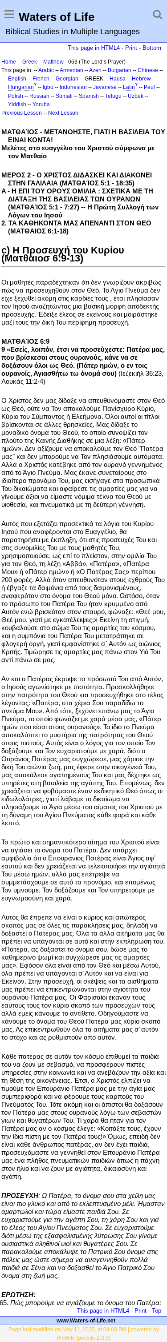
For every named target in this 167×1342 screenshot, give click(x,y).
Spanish (89, 96)
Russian (39, 96)
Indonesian (73, 87)
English (17, 79)
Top (156, 1310)
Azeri (95, 70)
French (41, 79)
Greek (29, 62)
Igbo (48, 87)
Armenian (71, 70)
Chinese (148, 70)
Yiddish (17, 104)
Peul (149, 87)
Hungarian (21, 87)
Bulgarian (119, 70)
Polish (15, 96)
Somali (64, 96)
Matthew (53, 62)
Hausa (118, 79)
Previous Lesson (21, 113)
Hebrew (141, 79)
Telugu (113, 96)
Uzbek (135, 96)
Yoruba (41, 104)
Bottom (152, 47)
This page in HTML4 (94, 47)
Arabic (46, 70)
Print (131, 47)
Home (8, 62)
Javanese (105, 87)
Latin (129, 87)
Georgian (67, 79)
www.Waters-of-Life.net (86, 1321)
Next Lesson (63, 113)
